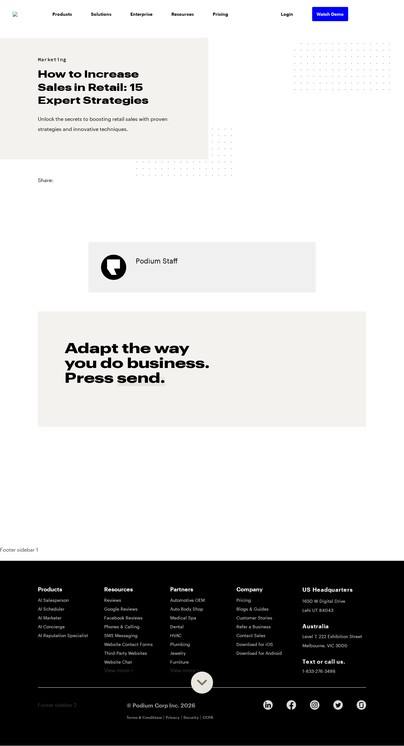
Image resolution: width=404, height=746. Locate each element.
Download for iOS (254, 644)
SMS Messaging (121, 635)
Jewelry (178, 653)
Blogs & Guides (252, 609)
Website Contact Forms (128, 644)
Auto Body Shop (186, 609)
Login (287, 14)
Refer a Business (253, 626)
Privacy (173, 717)
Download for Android (259, 653)
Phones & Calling (122, 626)
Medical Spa (183, 617)
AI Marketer (50, 617)
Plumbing (180, 644)
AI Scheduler (51, 609)
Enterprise (141, 14)
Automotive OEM (187, 600)
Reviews (112, 600)
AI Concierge (51, 626)
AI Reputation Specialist (63, 635)
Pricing (220, 14)
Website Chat (118, 662)
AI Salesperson (53, 600)
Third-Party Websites (125, 653)
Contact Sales (250, 635)
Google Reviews (121, 609)
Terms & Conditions (144, 717)
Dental (177, 626)
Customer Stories (254, 617)
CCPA (208, 717)
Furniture (179, 662)
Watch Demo (330, 14)
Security (191, 717)
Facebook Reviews (123, 617)
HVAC (175, 635)
